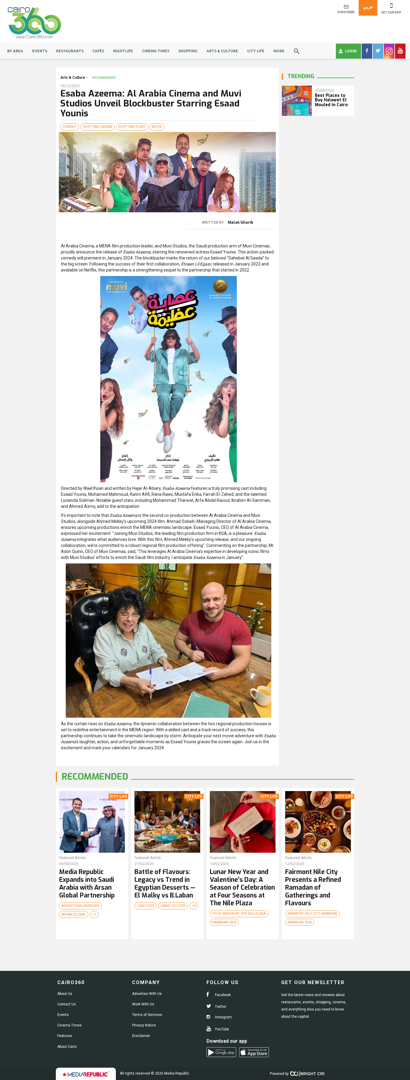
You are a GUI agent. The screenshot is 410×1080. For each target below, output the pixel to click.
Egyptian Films (132, 127)
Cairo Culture (173, 906)
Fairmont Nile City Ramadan (312, 914)
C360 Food (145, 906)
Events (39, 51)
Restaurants (69, 51)
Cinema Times (155, 51)
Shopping (187, 51)
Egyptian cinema (97, 127)
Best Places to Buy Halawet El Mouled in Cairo (331, 100)
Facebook (222, 995)
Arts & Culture (222, 51)
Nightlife (123, 51)
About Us (64, 994)
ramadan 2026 (224, 922)
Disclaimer (141, 1036)
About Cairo (67, 1047)
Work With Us (143, 1004)
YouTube (221, 1029)
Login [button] (351, 51)
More (279, 51)
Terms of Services (147, 1015)
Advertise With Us (147, 994)
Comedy (70, 127)
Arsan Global (74, 914)
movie (157, 127)
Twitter (220, 1007)
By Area (15, 51)
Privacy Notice (144, 1025)
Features (64, 1036)
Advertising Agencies (80, 906)
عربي (368, 6)
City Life (255, 51)
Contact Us (66, 1004)
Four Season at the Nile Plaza (239, 914)
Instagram (223, 1017)
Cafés (98, 51)
